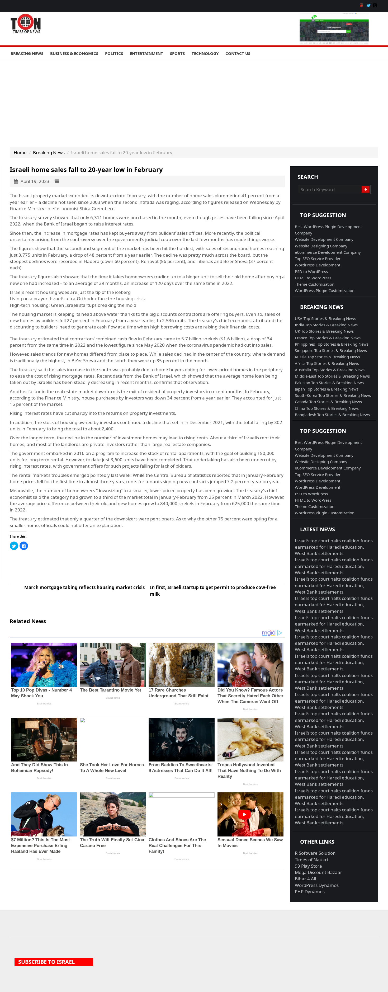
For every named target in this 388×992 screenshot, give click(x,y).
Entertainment (146, 53)
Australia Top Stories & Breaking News (330, 369)
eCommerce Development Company (328, 252)
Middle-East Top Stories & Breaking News (332, 376)
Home (20, 152)
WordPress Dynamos (317, 885)
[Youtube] (362, 5)
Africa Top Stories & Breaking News (327, 363)
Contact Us (237, 53)
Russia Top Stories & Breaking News (327, 356)
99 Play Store (308, 866)
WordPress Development (317, 264)
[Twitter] (369, 5)
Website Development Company (324, 239)
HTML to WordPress (313, 277)
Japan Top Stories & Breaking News (326, 389)
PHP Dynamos (310, 891)
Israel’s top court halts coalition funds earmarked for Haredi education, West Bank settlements (334, 547)
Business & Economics (74, 53)
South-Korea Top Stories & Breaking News (333, 395)
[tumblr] (375, 5)
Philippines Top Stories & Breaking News (331, 344)
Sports (177, 53)
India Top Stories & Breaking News (326, 324)
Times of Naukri (311, 860)
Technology (205, 53)
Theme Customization (314, 284)
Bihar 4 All (305, 879)
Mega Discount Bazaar (318, 872)
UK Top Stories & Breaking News (324, 331)
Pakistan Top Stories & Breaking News (329, 382)
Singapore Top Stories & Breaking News (331, 350)
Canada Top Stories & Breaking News (328, 401)
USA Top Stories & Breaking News (325, 318)
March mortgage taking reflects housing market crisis (84, 587)
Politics (114, 53)
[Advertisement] (194, 100)
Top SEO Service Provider (317, 258)
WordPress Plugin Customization (324, 290)
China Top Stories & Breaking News (327, 408)
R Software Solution (315, 853)
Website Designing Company (321, 245)
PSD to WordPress (311, 271)
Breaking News (27, 53)
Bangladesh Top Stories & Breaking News (332, 414)
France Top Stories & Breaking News (328, 337)
